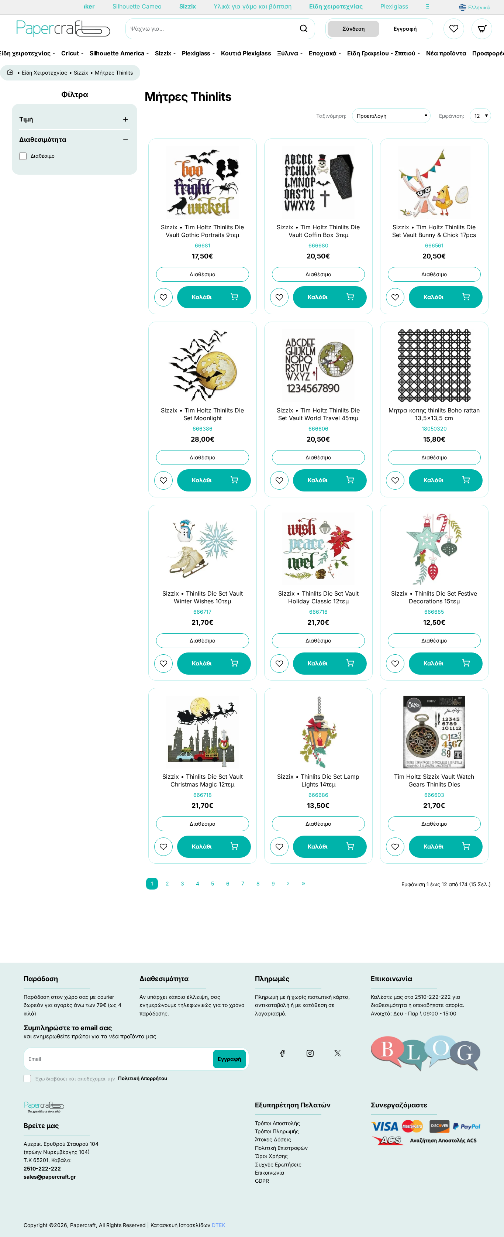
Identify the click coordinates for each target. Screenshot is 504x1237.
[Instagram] (310, 1053)
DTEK (218, 1225)
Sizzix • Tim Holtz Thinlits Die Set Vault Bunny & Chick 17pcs (434, 231)
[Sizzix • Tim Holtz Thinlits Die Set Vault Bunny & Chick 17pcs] (434, 182)
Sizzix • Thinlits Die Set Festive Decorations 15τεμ (434, 597)
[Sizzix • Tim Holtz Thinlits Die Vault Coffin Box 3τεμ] (318, 182)
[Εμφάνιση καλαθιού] (482, 28)
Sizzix (81, 72)
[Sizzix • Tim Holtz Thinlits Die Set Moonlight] (202, 365)
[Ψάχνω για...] (304, 29)
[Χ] (338, 1053)
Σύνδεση (353, 28)
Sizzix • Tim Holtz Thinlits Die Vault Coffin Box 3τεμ (318, 231)
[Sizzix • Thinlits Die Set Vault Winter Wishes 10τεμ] (202, 549)
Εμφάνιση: (451, 116)
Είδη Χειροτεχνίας (44, 72)
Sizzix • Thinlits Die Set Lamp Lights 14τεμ (318, 780)
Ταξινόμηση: (331, 116)
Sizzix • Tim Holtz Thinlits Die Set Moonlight (202, 414)
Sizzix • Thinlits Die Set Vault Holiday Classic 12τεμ (318, 597)
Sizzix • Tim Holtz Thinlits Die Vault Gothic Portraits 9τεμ (202, 231)
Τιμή (26, 119)
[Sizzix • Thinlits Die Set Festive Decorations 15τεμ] (434, 549)
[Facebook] (282, 1053)
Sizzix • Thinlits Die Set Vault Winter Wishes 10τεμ (202, 597)
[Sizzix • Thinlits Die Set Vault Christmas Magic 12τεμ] (202, 732)
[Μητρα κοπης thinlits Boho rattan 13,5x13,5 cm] (434, 365)
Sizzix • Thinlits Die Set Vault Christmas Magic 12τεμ (202, 780)
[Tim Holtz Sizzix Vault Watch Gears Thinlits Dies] (434, 732)
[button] (214, 297)
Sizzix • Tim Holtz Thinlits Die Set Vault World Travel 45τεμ (318, 414)
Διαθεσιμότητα (42, 139)
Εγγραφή (405, 28)
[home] (11, 72)
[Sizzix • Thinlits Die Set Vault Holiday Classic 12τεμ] (318, 549)
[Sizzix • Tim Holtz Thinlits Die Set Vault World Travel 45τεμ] (318, 365)
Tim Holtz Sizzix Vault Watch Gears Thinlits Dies (434, 780)
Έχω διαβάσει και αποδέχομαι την (100, 1078)
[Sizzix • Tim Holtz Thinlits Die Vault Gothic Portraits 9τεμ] (202, 182)
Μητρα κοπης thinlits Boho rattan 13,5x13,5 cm (434, 414)
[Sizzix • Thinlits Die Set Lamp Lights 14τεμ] (318, 732)
